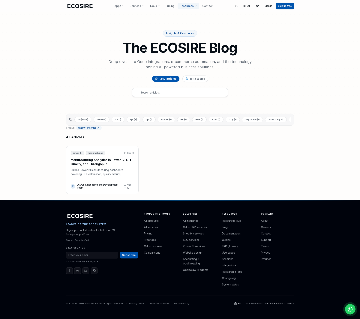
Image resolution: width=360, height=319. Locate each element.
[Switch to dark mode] (236, 6)
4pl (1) (149, 119)
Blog (225, 227)
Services (135, 5)
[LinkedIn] (85, 270)
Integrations (229, 265)
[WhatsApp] (94, 270)
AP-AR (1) (166, 119)
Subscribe (129, 255)
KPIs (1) (216, 119)
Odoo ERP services (195, 227)
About (264, 220)
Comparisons (152, 252)
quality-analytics (87, 127)
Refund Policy (181, 303)
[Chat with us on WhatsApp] (350, 309)
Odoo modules (153, 246)
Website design (192, 252)
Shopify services (193, 233)
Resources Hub (231, 220)
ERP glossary (230, 246)
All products (151, 220)
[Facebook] (69, 270)
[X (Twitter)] (77, 270)
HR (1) (183, 119)
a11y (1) (233, 119)
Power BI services (194, 246)
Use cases (228, 252)
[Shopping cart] (257, 6)
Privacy (265, 252)
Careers (266, 227)
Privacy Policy (137, 303)
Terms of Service (159, 303)
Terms (265, 246)
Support (266, 239)
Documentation (231, 233)
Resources (187, 5)
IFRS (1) (199, 119)
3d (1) (118, 119)
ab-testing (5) (276, 119)
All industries (190, 220)
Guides (226, 239)
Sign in (268, 5)
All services (151, 227)
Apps (118, 5)
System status (230, 284)
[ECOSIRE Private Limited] (80, 215)
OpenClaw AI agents (195, 269)
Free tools (150, 239)
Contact (207, 5)
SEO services (191, 239)
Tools (153, 5)
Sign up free (285, 5)
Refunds (266, 259)
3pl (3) (133, 119)
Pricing (170, 5)
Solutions (227, 259)
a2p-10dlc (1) (252, 119)
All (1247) (83, 119)
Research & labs (232, 271)
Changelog (229, 278)
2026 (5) (101, 119)
